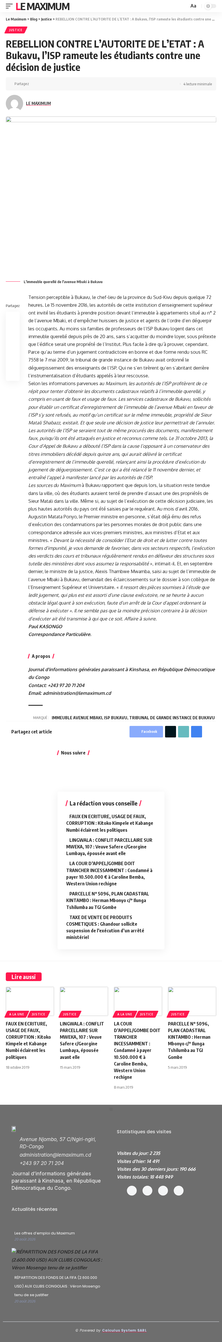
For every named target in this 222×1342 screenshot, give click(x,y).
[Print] (98, 84)
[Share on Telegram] (71, 84)
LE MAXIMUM (38, 103)
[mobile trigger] (11, 6)
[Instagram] (147, 1191)
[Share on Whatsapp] (53, 84)
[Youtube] (179, 1191)
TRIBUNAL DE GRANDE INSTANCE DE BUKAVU (172, 717)
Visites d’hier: (132, 1161)
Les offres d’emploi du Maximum (44, 1233)
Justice (16, 30)
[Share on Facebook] (35, 84)
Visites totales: (133, 1177)
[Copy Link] (89, 84)
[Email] (80, 84)
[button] (111, 1109)
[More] (107, 84)
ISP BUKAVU (115, 717)
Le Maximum (42, 6)
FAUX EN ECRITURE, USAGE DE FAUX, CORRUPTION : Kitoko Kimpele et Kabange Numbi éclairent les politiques (109, 823)
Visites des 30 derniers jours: (148, 1169)
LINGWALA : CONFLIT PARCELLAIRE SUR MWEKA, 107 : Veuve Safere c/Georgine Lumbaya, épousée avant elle (109, 846)
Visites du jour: (133, 1153)
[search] (184, 6)
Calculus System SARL (124, 1330)
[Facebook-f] (132, 1191)
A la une (16, 1014)
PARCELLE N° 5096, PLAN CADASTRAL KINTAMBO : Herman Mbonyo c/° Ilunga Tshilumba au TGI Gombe (107, 900)
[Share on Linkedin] (62, 84)
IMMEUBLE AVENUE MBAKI (77, 717)
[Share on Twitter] (44, 84)
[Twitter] (163, 1191)
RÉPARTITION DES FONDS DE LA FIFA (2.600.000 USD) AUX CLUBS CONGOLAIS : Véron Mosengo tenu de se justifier (57, 1286)
